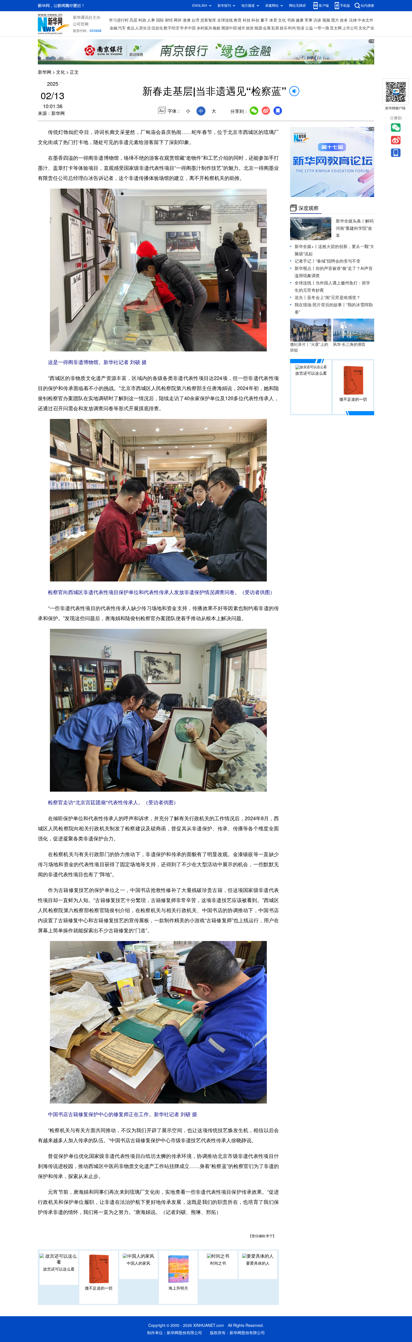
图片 (335, 20)
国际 (160, 20)
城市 (241, 28)
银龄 (217, 28)
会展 (267, 28)
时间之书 (218, 1263)
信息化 (157, 28)
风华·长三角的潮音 (349, 344)
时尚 (292, 28)
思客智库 (208, 20)
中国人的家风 (138, 1263)
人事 (151, 20)
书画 (291, 20)
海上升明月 (178, 1288)
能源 (258, 28)
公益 (309, 28)
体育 (273, 20)
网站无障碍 (297, 5)
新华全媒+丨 (306, 246)
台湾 (195, 20)
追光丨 (301, 297)
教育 (238, 20)
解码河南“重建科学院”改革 (355, 228)
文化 (282, 20)
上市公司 (350, 28)
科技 (247, 20)
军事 (309, 20)
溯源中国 (229, 28)
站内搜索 (367, 5)
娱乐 (284, 28)
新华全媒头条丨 (350, 221)
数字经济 (171, 28)
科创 (255, 20)
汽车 (122, 28)
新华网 (44, 72)
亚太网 (336, 28)
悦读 (300, 28)
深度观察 (308, 207)
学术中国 (188, 28)
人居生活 (143, 28)
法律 (353, 20)
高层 (133, 20)
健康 (300, 20)
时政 (142, 20)
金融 (113, 28)
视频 (326, 20)
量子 (264, 20)
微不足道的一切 (98, 1288)
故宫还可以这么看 (59, 1269)
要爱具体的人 (258, 1263)
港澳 (187, 20)
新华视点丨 (305, 268)
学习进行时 (119, 20)
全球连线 (225, 20)
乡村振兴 (204, 28)
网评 (178, 20)
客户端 (324, 5)
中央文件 (365, 20)
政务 (344, 20)
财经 (169, 20)
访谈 (317, 20)
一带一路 (321, 28)
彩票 (275, 28)
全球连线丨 (305, 283)
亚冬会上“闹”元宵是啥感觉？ (333, 297)
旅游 (250, 28)
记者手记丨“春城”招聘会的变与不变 (327, 261)
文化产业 (366, 28)
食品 (131, 28)
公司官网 (81, 24)
